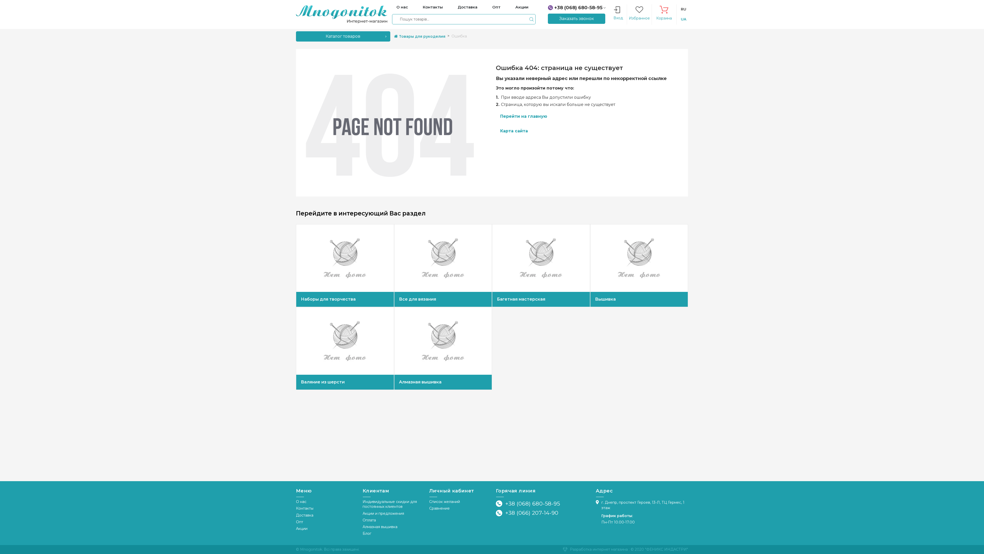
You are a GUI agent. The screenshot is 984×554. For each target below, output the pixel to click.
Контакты (304, 508)
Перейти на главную (523, 116)
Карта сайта (514, 130)
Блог (367, 533)
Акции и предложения (383, 513)
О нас (301, 501)
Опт (299, 522)
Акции (302, 528)
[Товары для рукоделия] (341, 14)
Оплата (369, 520)
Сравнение (439, 508)
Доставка (304, 515)
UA (683, 19)
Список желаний (444, 501)
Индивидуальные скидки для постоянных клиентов (390, 504)
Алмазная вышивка (380, 527)
